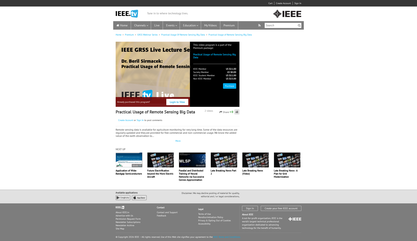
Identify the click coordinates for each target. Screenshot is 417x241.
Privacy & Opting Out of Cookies (214, 220)
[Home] (127, 14)
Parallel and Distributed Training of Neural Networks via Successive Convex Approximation (191, 175)
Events (170, 25)
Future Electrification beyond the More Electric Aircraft (160, 173)
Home (124, 25)
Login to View (177, 102)
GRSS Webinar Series (147, 34)
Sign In (297, 3)
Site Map (120, 228)
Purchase (229, 86)
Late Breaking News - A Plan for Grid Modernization (285, 173)
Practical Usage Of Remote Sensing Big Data (183, 34)
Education (189, 25)
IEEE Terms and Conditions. (227, 236)
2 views (209, 110)
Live (156, 25)
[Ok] (299, 25)
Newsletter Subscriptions (128, 222)
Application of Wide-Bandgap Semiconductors (129, 172)
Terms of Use (204, 214)
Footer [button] (119, 207)
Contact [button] (161, 207)
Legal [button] (200, 209)
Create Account (283, 3)
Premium (229, 25)
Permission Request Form (128, 218)
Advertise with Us (124, 215)
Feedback (161, 215)
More (177, 140)
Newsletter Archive (125, 225)
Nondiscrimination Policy (210, 217)
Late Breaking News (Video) (252, 172)
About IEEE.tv (122, 212)
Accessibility (204, 223)
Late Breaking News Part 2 (223, 172)
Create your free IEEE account (281, 208)
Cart (270, 3)
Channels (140, 25)
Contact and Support (167, 212)
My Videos (210, 25)
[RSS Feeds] (259, 25)
